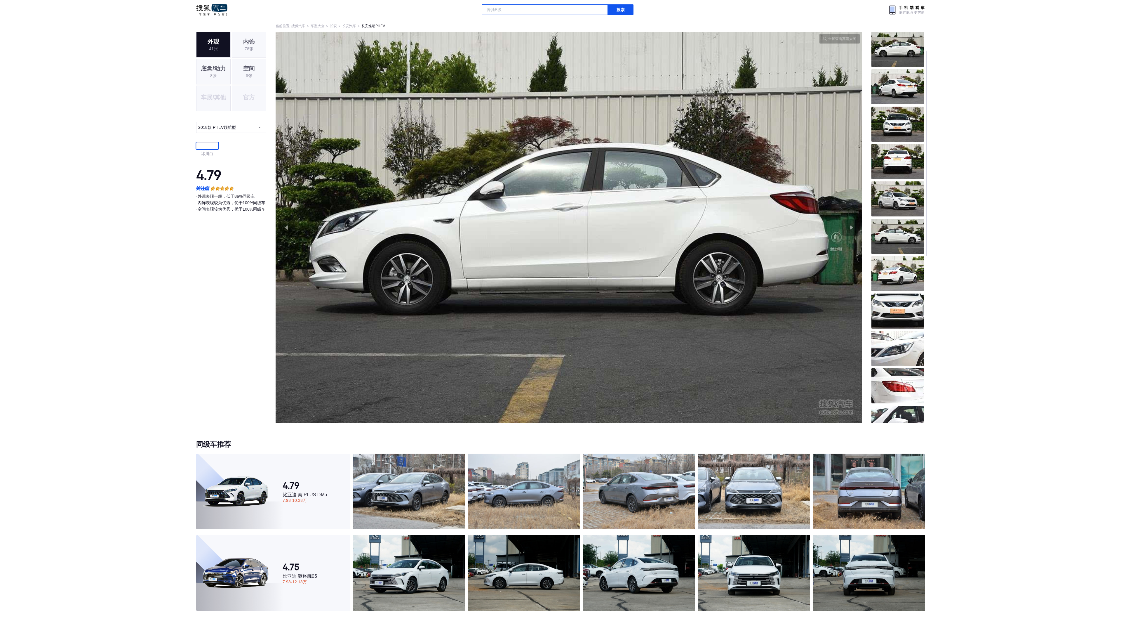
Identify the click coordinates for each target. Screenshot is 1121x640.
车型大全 (318, 26)
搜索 (621, 9)
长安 (333, 26)
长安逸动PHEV (373, 26)
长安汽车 (349, 26)
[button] (422, 227)
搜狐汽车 (211, 10)
